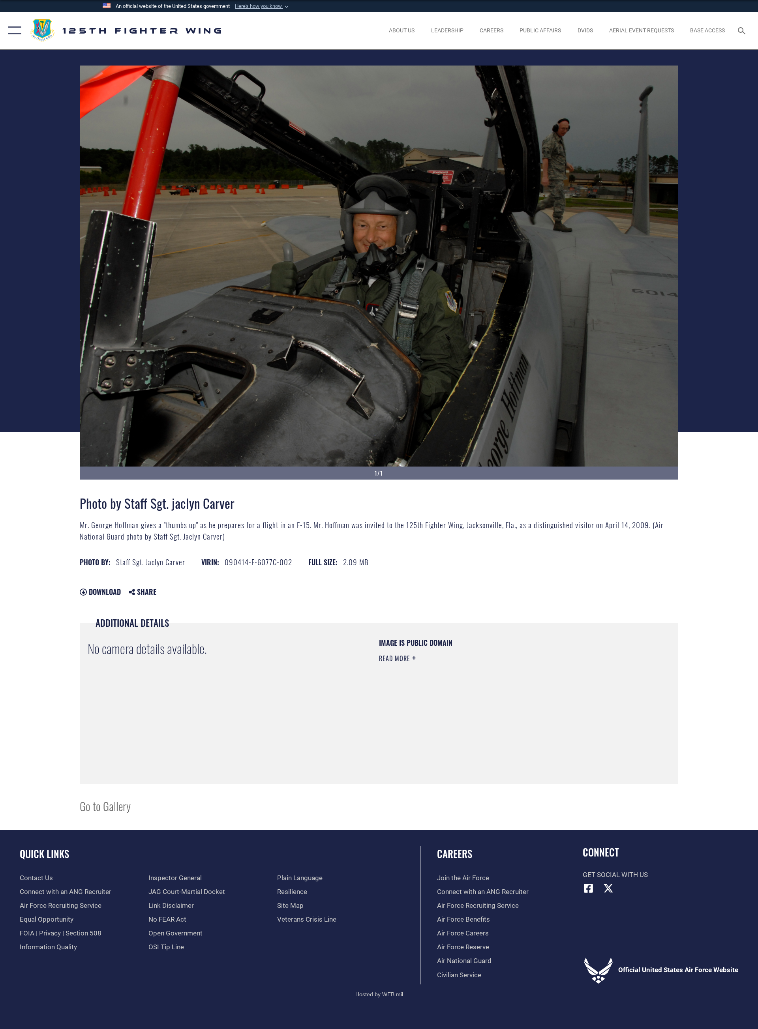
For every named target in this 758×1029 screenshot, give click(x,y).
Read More (395, 658)
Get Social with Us (615, 875)
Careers (454, 853)
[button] (262, 6)
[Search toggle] (742, 30)
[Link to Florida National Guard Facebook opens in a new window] (589, 888)
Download (104, 592)
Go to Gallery (105, 805)
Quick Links (44, 853)
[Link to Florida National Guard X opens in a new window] (608, 888)
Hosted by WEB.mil (379, 994)
